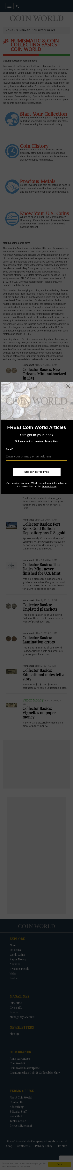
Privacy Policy (49, 486)
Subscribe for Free (36, 471)
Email (9, 449)
